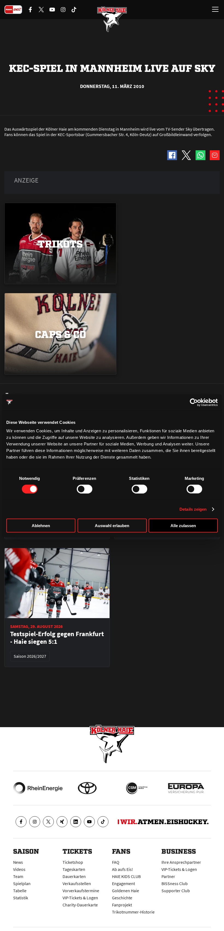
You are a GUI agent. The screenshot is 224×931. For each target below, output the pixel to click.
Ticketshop (73, 862)
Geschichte (122, 897)
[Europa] (186, 788)
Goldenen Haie (125, 890)
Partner (168, 876)
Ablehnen (41, 525)
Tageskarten (74, 869)
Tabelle (19, 890)
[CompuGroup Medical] (136, 788)
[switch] (84, 488)
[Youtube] (89, 821)
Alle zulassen (183, 525)
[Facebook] (21, 821)
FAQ (115, 862)
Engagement (123, 883)
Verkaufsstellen (77, 883)
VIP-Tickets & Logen (80, 897)
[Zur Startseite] (112, 19)
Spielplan (22, 883)
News (18, 862)
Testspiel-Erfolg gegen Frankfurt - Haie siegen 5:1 (57, 637)
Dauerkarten (74, 876)
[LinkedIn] (75, 821)
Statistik (20, 897)
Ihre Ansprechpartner (181, 862)
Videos (19, 869)
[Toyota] (87, 788)
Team (18, 876)
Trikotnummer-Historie (133, 912)
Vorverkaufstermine (81, 890)
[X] (48, 821)
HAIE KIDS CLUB (126, 876)
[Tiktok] (103, 821)
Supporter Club (175, 890)
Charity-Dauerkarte (80, 904)
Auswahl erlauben (112, 525)
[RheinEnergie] (38, 788)
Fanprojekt (122, 904)
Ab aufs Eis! (122, 869)
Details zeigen (193, 509)
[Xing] (62, 821)
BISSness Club (174, 883)
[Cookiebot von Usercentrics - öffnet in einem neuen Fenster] (194, 402)
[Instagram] (34, 821)
